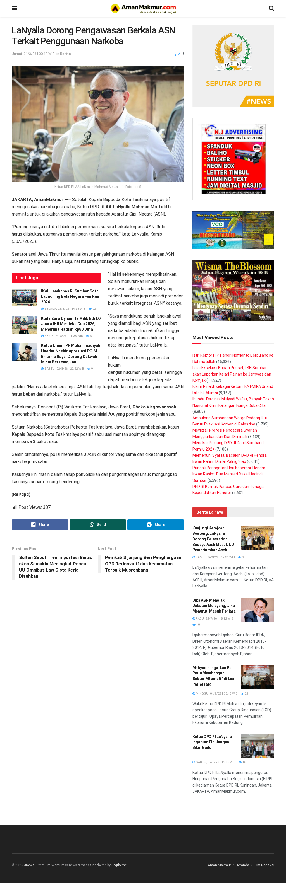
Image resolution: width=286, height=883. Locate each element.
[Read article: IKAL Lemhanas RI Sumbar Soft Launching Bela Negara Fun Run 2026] (24, 297)
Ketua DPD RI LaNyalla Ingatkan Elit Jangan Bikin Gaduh (212, 742)
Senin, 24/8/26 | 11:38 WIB (63, 336)
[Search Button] (271, 8)
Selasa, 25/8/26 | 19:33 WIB (64, 309)
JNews (29, 865)
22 (94, 309)
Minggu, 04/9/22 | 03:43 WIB (216, 693)
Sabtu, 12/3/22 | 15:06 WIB (215, 762)
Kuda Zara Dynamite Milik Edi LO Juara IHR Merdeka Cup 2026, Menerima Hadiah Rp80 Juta (71, 324)
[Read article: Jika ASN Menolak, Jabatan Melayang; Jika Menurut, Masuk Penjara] (257, 610)
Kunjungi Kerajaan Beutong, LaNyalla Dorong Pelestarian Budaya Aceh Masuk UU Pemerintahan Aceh (213, 539)
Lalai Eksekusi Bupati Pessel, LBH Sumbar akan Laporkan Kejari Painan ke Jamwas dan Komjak (231, 374)
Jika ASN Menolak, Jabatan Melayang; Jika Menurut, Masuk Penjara (214, 605)
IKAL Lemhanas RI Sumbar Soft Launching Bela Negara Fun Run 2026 (70, 296)
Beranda (242, 865)
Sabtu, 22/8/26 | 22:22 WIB (64, 369)
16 (244, 762)
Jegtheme (119, 865)
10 (198, 624)
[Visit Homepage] (142, 8)
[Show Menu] (14, 8)
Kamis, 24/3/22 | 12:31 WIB (215, 557)
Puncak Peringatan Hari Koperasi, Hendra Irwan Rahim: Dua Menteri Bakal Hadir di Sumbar (228, 474)
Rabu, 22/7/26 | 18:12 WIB (214, 618)
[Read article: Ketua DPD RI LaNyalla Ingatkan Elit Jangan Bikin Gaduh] (257, 746)
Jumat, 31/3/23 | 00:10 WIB (33, 54)
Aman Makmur (219, 865)
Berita (65, 54)
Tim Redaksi (264, 865)
